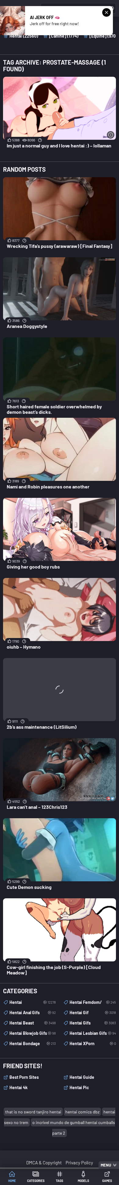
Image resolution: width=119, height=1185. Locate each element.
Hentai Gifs (93, 1022)
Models (83, 1181)
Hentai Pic (79, 1087)
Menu (106, 1165)
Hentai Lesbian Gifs (93, 1033)
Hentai (32, 1002)
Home (12, 1181)
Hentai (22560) (23, 36)
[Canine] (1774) (63, 36)
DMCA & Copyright (44, 1162)
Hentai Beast (32, 1022)
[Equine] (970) (103, 36)
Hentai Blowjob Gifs (32, 1033)
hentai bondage (32, 1043)
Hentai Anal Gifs (32, 1012)
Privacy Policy (79, 1162)
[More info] (110, 135)
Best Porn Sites (24, 1077)
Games (107, 1181)
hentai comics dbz (82, 1111)
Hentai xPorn (93, 1043)
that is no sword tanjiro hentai (33, 1111)
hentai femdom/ (93, 1002)
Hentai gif (93, 1012)
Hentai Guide (82, 1077)
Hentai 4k (18, 1087)
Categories (36, 1181)
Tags (59, 1181)
